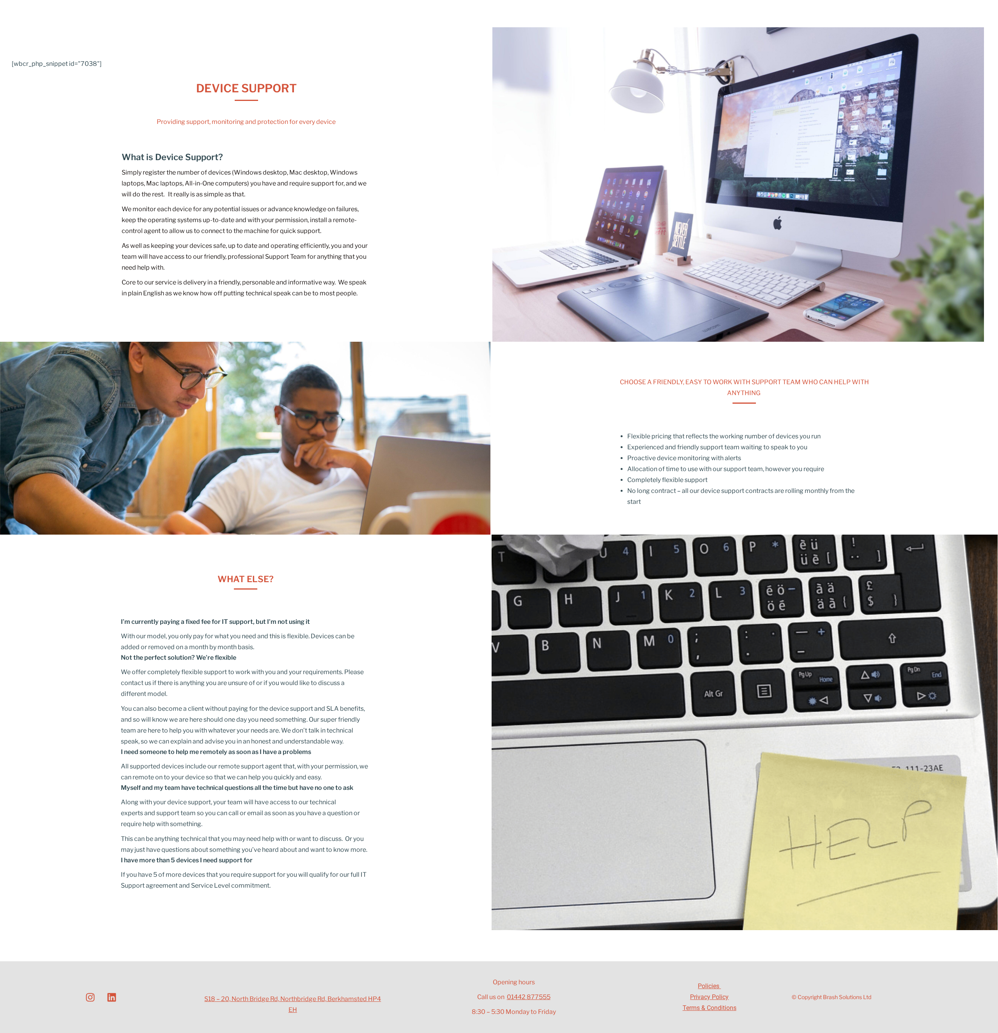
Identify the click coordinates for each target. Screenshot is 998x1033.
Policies (709, 986)
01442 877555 (528, 997)
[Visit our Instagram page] (90, 997)
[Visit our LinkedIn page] (112, 997)
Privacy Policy (709, 997)
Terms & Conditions (709, 1008)
